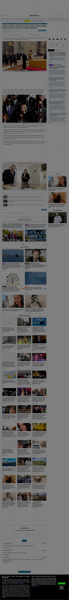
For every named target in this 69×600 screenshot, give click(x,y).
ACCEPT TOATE (61, 583)
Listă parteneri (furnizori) (36, 586)
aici (9, 592)
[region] (34, 587)
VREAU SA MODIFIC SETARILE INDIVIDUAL (61, 588)
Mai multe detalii (21, 583)
